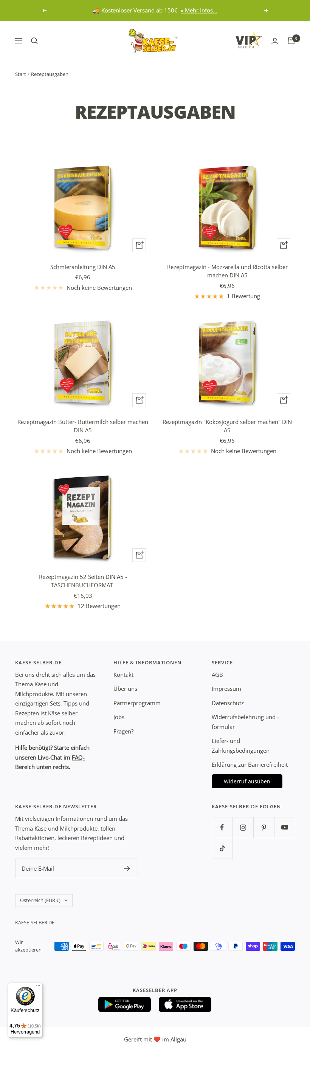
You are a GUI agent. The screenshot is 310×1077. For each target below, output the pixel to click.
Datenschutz (228, 703)
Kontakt (123, 674)
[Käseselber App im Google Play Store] (124, 1004)
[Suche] (34, 40)
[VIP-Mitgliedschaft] (249, 39)
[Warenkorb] (291, 40)
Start (20, 74)
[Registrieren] (127, 868)
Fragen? (123, 731)
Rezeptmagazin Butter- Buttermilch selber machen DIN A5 (82, 426)
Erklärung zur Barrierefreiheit (250, 764)
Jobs (118, 717)
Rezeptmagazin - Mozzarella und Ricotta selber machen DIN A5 (227, 271)
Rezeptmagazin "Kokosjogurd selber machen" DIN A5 (227, 426)
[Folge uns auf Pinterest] (263, 827)
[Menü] (38, 987)
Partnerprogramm (137, 703)
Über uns (125, 688)
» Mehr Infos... (199, 10)
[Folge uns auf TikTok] (222, 848)
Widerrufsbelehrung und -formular (245, 721)
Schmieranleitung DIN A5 (82, 267)
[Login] (274, 41)
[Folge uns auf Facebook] (222, 827)
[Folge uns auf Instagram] (242, 827)
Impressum (226, 688)
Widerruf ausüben (247, 781)
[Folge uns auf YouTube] (284, 827)
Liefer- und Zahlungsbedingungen (241, 745)
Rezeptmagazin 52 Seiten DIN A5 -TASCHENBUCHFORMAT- (83, 581)
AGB (217, 674)
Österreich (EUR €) (40, 900)
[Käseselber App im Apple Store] (185, 1004)
